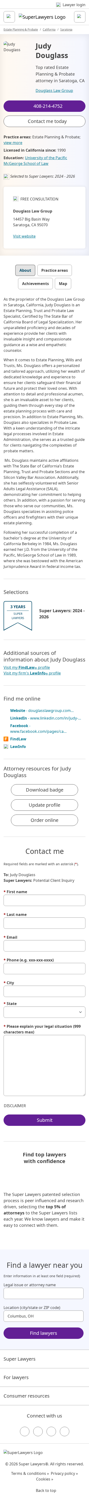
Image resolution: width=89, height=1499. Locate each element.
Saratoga (66, 29)
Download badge (44, 790)
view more (13, 142)
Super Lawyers (20, 1359)
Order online (44, 820)
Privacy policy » (64, 1473)
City (9, 982)
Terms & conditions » (30, 1473)
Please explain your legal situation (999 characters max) (42, 1029)
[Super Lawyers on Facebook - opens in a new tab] (24, 1431)
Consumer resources (27, 1396)
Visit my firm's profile (32, 673)
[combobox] (44, 1293)
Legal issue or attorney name (30, 1284)
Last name (15, 914)
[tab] (25, 270)
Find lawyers (43, 1333)
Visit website (24, 236)
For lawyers (16, 1377)
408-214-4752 (47, 8)
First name (15, 891)
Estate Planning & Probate (21, 29)
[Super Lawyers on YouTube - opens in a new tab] (51, 1431)
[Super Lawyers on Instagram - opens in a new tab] (38, 1431)
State (10, 1003)
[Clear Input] (78, 1293)
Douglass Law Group (54, 90)
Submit (44, 1120)
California (49, 29)
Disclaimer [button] (15, 1105)
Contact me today (47, 121)
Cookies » (44, 1479)
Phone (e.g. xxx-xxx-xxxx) (29, 960)
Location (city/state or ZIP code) (32, 1307)
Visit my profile (27, 667)
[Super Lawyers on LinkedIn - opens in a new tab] (64, 1431)
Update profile (44, 805)
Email (10, 937)
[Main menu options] (9, 17)
